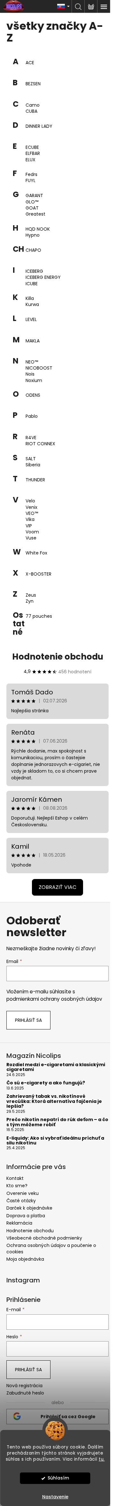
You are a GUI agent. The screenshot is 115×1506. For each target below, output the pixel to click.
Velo (30, 501)
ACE (30, 63)
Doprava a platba (25, 1215)
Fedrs (31, 175)
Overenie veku (22, 1193)
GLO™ (32, 202)
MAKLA (33, 341)
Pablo (32, 416)
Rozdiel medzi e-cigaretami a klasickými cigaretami (55, 1067)
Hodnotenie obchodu (57, 656)
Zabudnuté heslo (25, 1393)
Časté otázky (21, 1200)
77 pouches (39, 616)
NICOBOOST (39, 368)
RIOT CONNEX (40, 444)
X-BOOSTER (38, 574)
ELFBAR (33, 153)
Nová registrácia (24, 1386)
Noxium (34, 381)
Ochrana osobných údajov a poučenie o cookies (51, 1248)
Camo (33, 105)
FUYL (30, 181)
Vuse (31, 538)
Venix (31, 507)
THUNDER (35, 480)
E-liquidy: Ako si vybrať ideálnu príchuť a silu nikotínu (55, 1141)
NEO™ (32, 362)
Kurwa (32, 305)
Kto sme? (16, 1185)
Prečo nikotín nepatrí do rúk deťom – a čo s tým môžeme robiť (57, 1122)
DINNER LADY (39, 126)
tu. (102, 1459)
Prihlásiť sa (28, 1020)
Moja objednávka (25, 1259)
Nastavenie (55, 1497)
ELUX (30, 160)
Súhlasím (58, 1478)
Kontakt (15, 1178)
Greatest (35, 214)
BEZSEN (33, 84)
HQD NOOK (38, 229)
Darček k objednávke (29, 1208)
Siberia (33, 465)
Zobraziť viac (57, 887)
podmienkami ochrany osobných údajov (54, 999)
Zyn (30, 601)
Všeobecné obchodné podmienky (44, 1238)
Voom (32, 532)
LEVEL (31, 320)
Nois (30, 374)
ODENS (33, 395)
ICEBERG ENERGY (43, 277)
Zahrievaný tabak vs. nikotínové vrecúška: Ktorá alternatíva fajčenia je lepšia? (54, 1101)
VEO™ (32, 513)
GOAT (32, 208)
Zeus (31, 595)
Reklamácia (19, 1223)
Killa (30, 298)
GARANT (34, 196)
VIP (29, 526)
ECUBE (32, 147)
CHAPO (33, 250)
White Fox (36, 553)
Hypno (33, 235)
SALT (31, 459)
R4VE (31, 438)
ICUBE (32, 284)
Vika (30, 519)
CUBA (31, 111)
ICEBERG (34, 271)
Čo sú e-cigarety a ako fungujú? (45, 1083)
